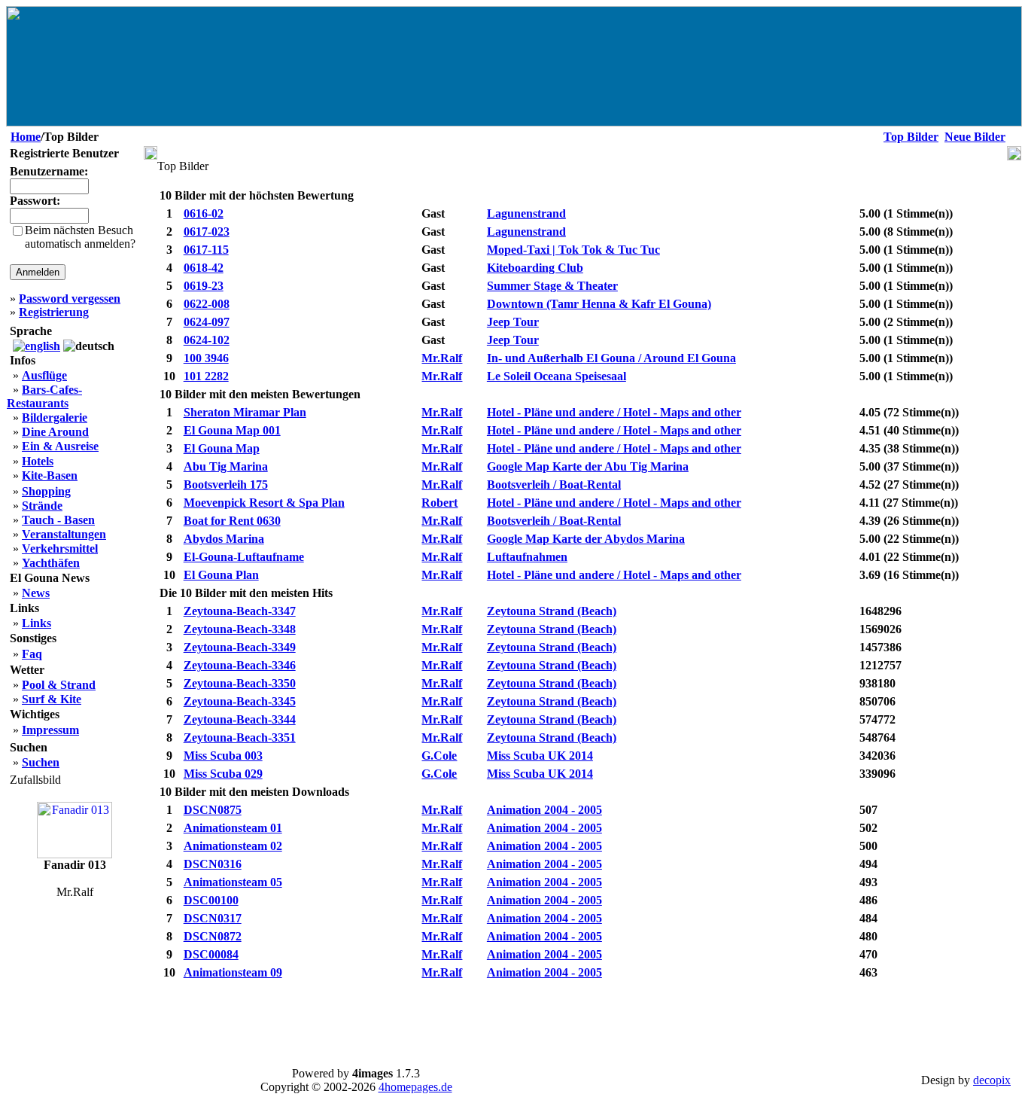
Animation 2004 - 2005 (544, 809)
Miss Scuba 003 (223, 755)
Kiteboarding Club (535, 267)
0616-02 (204, 213)
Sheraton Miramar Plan (245, 412)
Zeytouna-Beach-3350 (240, 683)
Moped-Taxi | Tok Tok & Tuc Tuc (573, 249)
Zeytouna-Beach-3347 (240, 611)
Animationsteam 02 (233, 845)
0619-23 (204, 285)
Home (26, 136)
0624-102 (207, 340)
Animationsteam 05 (233, 882)
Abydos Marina (224, 538)
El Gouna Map (222, 448)
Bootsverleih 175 (226, 484)
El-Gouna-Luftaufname (244, 556)
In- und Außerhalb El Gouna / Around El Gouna (611, 358)
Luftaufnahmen (527, 556)
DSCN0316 (213, 864)
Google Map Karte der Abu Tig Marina (588, 466)
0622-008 (207, 303)
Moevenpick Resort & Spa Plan (264, 502)
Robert (439, 502)
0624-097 (207, 321)
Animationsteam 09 (233, 972)
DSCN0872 (213, 936)
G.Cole (439, 755)
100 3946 (206, 358)
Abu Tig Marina (226, 466)
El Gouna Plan (221, 574)
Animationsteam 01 (233, 827)
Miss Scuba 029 (223, 773)
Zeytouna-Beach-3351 (240, 737)
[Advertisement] (582, 1018)
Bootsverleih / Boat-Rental (554, 484)
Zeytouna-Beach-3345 (240, 701)
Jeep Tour (513, 321)
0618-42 (204, 267)
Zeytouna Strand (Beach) (551, 611)
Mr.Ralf (441, 358)
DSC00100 (211, 900)
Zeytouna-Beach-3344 (240, 719)
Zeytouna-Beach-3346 (240, 665)
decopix (992, 1080)
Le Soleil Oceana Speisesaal (556, 376)
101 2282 (206, 376)
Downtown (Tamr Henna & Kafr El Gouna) (599, 303)
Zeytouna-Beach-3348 (240, 629)
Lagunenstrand (526, 213)
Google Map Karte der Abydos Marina (586, 538)
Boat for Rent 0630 (232, 520)
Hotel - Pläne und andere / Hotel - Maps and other (614, 412)
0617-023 (207, 231)
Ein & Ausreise (60, 446)
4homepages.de (415, 1086)
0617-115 (206, 249)
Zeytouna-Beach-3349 (240, 647)
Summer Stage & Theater (552, 285)
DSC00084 (211, 954)
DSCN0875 (213, 809)
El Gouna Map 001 (232, 430)
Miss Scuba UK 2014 (540, 755)
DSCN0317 (213, 918)
